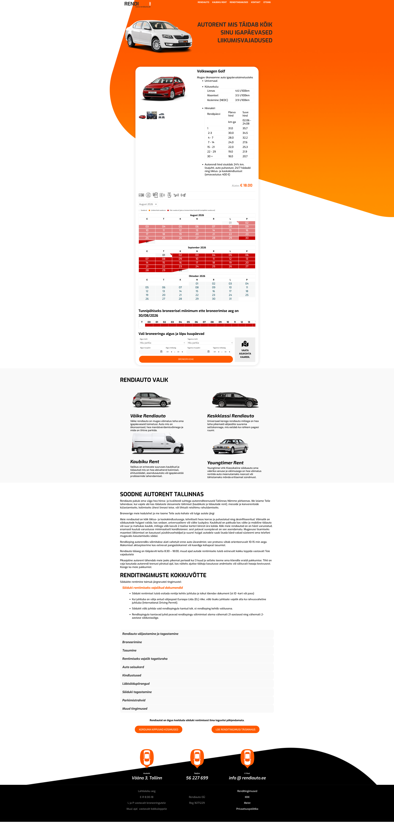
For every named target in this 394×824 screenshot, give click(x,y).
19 (230, 262)
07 (147, 259)
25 (213, 266)
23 (180, 266)
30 (247, 238)
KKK (247, 797)
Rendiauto (203, 3)
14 (147, 262)
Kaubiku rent (219, 3)
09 (180, 259)
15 (163, 262)
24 (197, 266)
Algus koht (144, 339)
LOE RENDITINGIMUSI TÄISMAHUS (235, 729)
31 (147, 241)
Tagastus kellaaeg (219, 348)
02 (180, 255)
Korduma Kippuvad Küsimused (158, 729)
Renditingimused (239, 3)
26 (230, 266)
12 (230, 259)
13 (247, 259)
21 (147, 266)
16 (180, 262)
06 (247, 255)
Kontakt (255, 3)
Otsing (267, 3)
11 (214, 259)
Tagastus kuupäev (193, 348)
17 (197, 262)
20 (247, 262)
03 (197, 255)
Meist (247, 803)
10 (197, 259)
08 (163, 259)
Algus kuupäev (145, 348)
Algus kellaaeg (171, 348)
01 (163, 255)
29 (163, 270)
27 (246, 266)
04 (213, 255)
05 (230, 255)
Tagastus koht (193, 339)
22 (163, 266)
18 (213, 262)
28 (147, 270)
